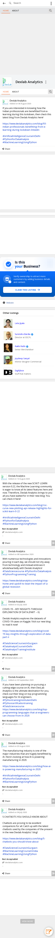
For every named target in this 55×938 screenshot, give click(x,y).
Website (10, 302)
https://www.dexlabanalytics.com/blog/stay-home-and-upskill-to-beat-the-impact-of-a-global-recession (25, 583)
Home (6, 10)
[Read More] (53, 543)
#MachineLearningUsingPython (20, 142)
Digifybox (19, 370)
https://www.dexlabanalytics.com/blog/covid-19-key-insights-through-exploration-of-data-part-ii (27, 634)
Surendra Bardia (22, 334)
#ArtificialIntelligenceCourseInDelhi (21, 136)
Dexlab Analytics (18, 100)
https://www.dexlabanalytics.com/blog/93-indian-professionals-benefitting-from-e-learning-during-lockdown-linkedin (25, 126)
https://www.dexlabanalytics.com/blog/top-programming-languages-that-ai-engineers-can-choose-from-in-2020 (26, 712)
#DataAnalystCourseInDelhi (17, 646)
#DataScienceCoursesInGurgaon (20, 643)
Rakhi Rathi (20, 346)
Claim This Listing (25, 290)
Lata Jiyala (19, 323)
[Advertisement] (27, 43)
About (15, 10)
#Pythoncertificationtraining (18, 703)
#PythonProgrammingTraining (19, 574)
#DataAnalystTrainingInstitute (19, 649)
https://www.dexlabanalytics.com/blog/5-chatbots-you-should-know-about (24, 840)
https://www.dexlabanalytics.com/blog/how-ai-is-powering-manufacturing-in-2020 (27, 768)
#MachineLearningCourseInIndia (20, 851)
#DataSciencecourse (13, 571)
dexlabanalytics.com (14, 532)
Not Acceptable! (10, 528)
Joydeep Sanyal (22, 358)
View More (27, 921)
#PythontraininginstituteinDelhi (20, 700)
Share (7, 149)
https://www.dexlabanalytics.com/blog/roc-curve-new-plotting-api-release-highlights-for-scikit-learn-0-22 (27, 508)
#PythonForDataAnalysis (16, 139)
